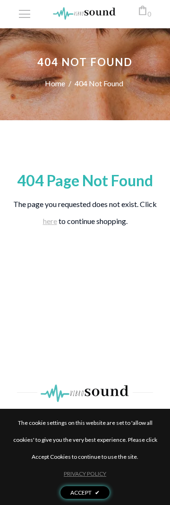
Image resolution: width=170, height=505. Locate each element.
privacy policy (85, 473)
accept (85, 492)
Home (55, 83)
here (50, 220)
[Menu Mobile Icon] (24, 14)
